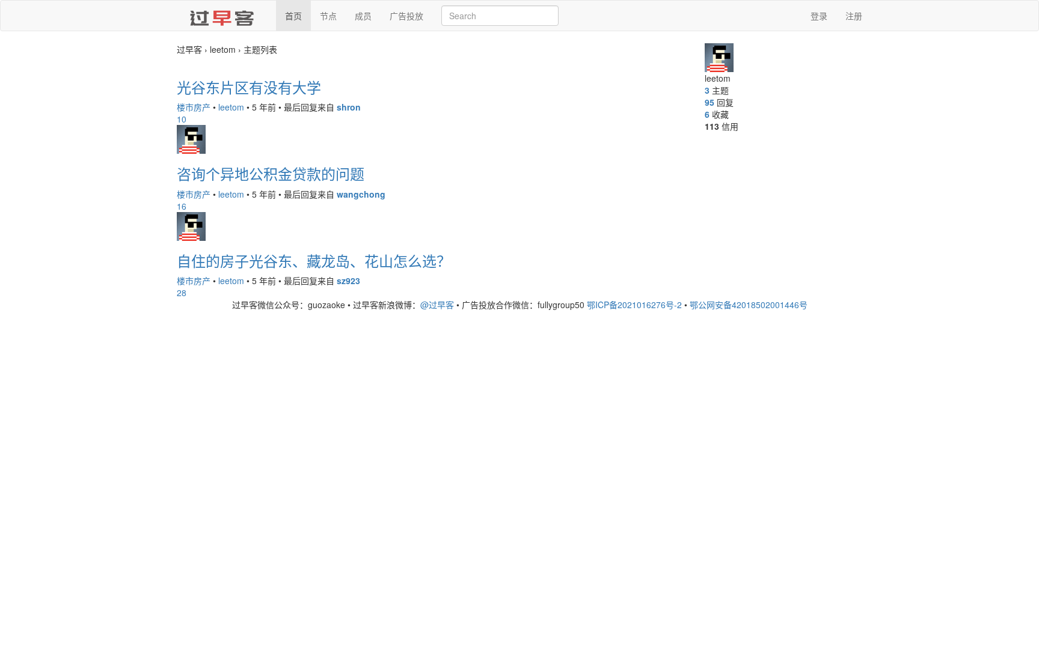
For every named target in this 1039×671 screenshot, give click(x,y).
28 (181, 293)
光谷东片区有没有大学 (249, 86)
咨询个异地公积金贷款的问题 (270, 173)
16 (181, 206)
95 (709, 102)
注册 (853, 16)
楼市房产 (193, 107)
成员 (363, 16)
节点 (328, 16)
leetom (231, 107)
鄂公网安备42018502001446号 (749, 305)
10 (181, 119)
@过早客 (437, 305)
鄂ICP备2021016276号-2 (634, 305)
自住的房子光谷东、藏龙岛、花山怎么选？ (314, 260)
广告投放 (406, 16)
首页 (293, 16)
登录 (819, 16)
